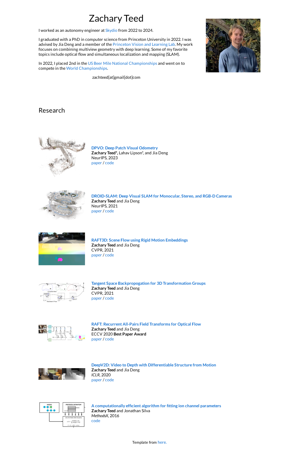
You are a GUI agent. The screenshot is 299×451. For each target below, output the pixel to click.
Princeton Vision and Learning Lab (144, 44)
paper (97, 162)
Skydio (111, 30)
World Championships (86, 68)
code (109, 162)
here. (162, 442)
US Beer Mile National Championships (122, 63)
